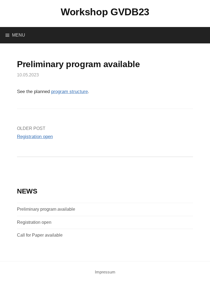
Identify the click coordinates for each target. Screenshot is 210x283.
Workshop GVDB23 (105, 11)
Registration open (35, 136)
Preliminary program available (46, 209)
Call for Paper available (40, 235)
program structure (69, 91)
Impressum (105, 272)
